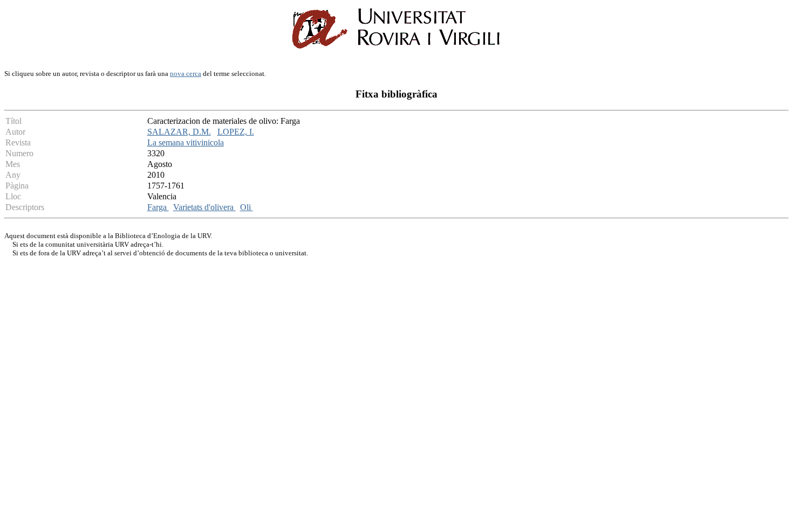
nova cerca (185, 73)
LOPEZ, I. (235, 131)
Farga (158, 207)
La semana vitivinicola (185, 142)
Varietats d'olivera (204, 207)
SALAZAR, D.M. (179, 131)
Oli (246, 207)
